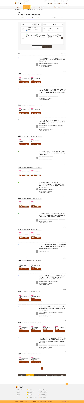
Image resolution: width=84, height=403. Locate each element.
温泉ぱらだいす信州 (43, 397)
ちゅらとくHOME (18, 9)
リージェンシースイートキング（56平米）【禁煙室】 (23, 328)
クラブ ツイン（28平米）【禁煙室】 (35, 141)
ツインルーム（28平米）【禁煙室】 (35, 79)
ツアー (50, 7)
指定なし (29, 30)
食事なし (36, 29)
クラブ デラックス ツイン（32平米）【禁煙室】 (24, 141)
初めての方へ (19, 391)
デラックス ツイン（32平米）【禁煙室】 (24, 79)
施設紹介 (22, 17)
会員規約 (18, 392)
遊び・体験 (42, 7)
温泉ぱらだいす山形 (43, 392)
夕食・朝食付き (30, 27)
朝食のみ (36, 27)
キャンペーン (65, 7)
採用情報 (21, 401)
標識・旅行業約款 (43, 401)
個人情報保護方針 (36, 401)
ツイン (58, 28)
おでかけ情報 (57, 7)
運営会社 (16, 401)
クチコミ (61, 17)
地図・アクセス (53, 17)
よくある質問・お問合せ (32, 397)
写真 (46, 17)
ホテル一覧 (23, 9)
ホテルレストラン (35, 7)
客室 (38, 17)
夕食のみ (29, 29)
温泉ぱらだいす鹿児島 (43, 391)
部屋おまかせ (51, 30)
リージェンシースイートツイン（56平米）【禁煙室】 (35, 328)
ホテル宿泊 (30, 389)
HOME (20, 7)
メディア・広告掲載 (28, 401)
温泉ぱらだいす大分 (43, 394)
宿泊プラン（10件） (30, 17)
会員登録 (18, 394)
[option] (31, 36)
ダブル (50, 28)
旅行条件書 (50, 401)
